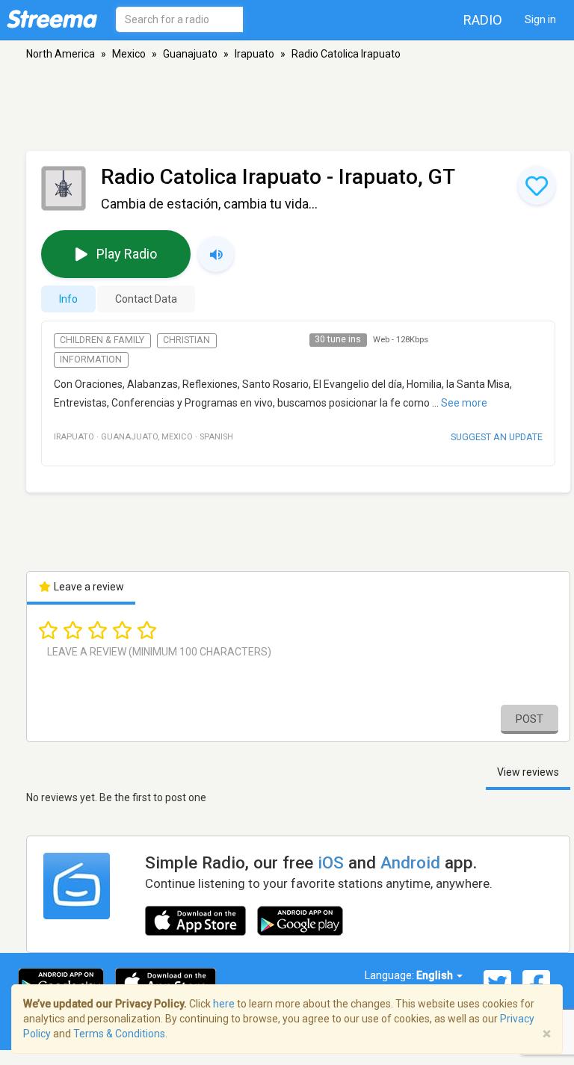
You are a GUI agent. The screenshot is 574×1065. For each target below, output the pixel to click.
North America (60, 54)
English (435, 975)
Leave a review (88, 587)
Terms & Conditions (119, 1034)
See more (464, 403)
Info (68, 299)
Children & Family (102, 340)
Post (529, 719)
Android (410, 862)
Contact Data (146, 299)
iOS (331, 862)
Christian (186, 340)
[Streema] (52, 19)
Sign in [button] (540, 19)
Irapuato (254, 54)
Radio (482, 20)
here (224, 1004)
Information (91, 359)
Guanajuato (190, 54)
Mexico (129, 54)
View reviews (528, 772)
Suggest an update (497, 436)
